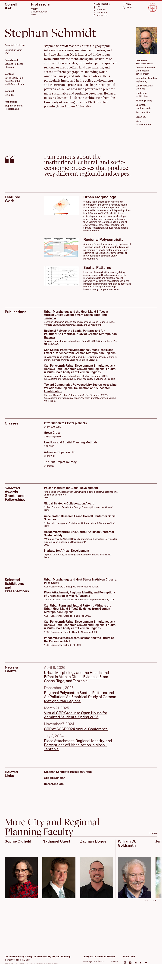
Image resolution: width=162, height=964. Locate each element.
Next (155, 901)
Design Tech (102, 15)
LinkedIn (9, 95)
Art (98, 7)
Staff (33, 15)
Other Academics (39, 12)
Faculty (34, 9)
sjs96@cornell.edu (14, 84)
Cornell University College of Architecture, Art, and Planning (38, 957)
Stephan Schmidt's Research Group (68, 772)
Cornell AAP (11, 6)
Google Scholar (54, 778)
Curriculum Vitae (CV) (13, 52)
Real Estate (102, 13)
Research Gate (54, 784)
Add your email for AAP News (99, 957)
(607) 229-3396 (13, 81)
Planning (101, 10)
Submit (114, 962)
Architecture (103, 4)
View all (153, 833)
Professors (40, 4)
